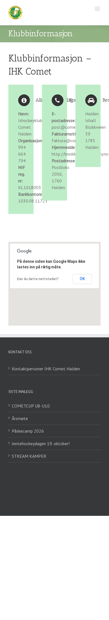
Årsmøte (20, 418)
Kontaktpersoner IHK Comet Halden (46, 368)
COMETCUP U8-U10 (31, 406)
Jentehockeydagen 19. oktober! (41, 443)
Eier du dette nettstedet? (38, 279)
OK (82, 278)
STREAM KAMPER (29, 456)
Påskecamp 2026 (28, 431)
